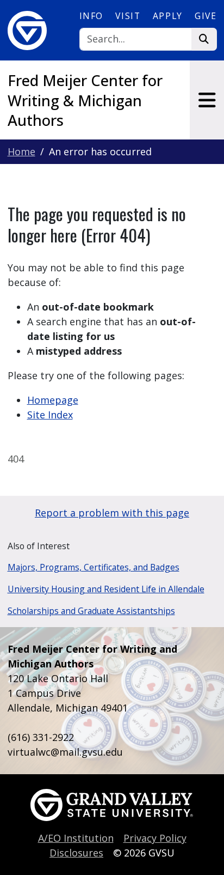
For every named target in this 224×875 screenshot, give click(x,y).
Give (205, 16)
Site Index (50, 414)
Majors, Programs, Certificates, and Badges (93, 567)
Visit (127, 16)
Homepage (52, 399)
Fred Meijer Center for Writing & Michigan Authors (85, 100)
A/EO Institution (76, 837)
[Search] (204, 39)
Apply (168, 16)
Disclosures (76, 852)
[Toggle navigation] (207, 99)
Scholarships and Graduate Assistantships (91, 611)
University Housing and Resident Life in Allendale (106, 589)
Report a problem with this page (112, 512)
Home (21, 151)
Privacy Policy (154, 837)
